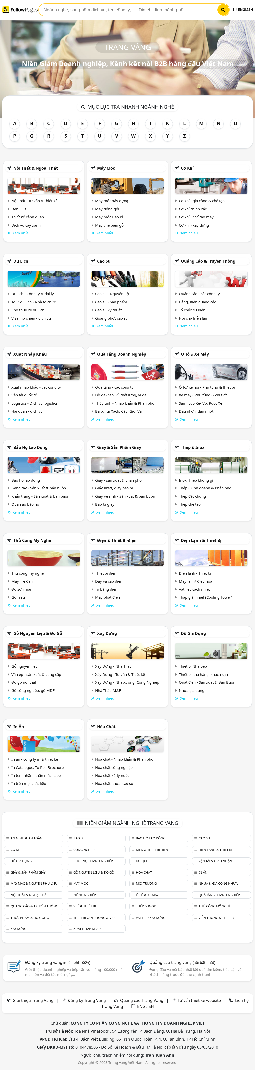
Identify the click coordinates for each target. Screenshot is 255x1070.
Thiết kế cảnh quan (27, 216)
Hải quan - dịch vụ (27, 411)
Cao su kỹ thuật (108, 309)
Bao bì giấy (104, 504)
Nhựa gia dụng (191, 690)
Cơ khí (187, 168)
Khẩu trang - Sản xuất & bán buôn (40, 496)
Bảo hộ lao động (30, 447)
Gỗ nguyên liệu (24, 666)
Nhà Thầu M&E (108, 690)
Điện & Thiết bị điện (117, 540)
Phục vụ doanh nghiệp (93, 861)
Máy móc (106, 168)
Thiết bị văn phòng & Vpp (94, 917)
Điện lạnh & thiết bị (201, 540)
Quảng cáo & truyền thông (208, 261)
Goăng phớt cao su (111, 318)
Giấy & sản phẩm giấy (119, 447)
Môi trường (146, 883)
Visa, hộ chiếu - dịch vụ (31, 318)
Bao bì (78, 838)
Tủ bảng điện (106, 589)
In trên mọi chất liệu (28, 783)
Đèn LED (18, 208)
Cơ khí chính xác (193, 208)
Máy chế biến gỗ (109, 225)
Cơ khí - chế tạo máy (196, 216)
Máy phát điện (107, 597)
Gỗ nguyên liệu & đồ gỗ (37, 633)
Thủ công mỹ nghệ (32, 540)
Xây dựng (107, 633)
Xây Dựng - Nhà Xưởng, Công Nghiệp (127, 682)
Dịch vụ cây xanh (26, 225)
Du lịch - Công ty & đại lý (32, 293)
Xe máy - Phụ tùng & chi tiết (203, 394)
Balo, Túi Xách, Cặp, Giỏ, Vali (119, 411)
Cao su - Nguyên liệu (112, 293)
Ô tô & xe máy (195, 354)
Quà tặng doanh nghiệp (121, 354)
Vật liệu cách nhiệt (194, 589)
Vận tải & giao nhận (215, 861)
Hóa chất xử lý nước (112, 775)
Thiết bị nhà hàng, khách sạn (203, 674)
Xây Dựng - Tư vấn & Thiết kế (120, 674)
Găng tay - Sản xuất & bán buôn (38, 488)
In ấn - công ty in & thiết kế (34, 759)
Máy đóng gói (107, 208)
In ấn (18, 726)
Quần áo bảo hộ (25, 504)
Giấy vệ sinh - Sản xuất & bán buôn (125, 496)
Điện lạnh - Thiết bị (195, 573)
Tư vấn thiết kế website (200, 1000)
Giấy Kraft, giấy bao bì (114, 488)
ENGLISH (245, 9)
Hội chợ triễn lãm (193, 318)
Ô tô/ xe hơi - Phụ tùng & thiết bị (207, 387)
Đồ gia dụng (193, 633)
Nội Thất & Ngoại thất (35, 168)
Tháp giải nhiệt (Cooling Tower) (205, 597)
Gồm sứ (18, 597)
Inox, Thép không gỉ (196, 480)
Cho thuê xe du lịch (27, 309)
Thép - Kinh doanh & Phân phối (205, 488)
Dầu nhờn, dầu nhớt (196, 411)
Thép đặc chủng (192, 496)
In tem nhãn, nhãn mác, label (36, 775)
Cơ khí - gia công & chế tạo (202, 200)
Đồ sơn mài (21, 589)
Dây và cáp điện (108, 581)
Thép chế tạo (190, 504)
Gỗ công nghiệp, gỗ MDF (33, 690)
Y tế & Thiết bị (84, 906)
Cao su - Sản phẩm (111, 301)
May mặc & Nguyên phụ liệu (34, 883)
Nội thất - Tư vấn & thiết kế (34, 200)
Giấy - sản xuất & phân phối (119, 480)
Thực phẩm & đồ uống (30, 917)
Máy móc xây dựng (111, 200)
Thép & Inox (192, 447)
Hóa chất (106, 726)
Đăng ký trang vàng (57, 962)
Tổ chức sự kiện (192, 309)
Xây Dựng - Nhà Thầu (113, 666)
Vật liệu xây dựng (150, 917)
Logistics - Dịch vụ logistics (34, 403)
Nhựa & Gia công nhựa (218, 883)
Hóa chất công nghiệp (114, 767)
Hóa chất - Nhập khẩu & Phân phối (124, 759)
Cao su (104, 261)
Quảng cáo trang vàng (182, 962)
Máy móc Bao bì (109, 216)
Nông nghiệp (84, 895)
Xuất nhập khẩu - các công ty (36, 387)
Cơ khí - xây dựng (194, 225)
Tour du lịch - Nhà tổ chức (33, 301)
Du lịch (20, 261)
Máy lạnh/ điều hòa (195, 581)
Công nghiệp (84, 849)
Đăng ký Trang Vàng (87, 1000)
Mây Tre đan (22, 581)
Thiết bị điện (105, 573)
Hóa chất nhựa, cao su (114, 783)
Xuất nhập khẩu (30, 354)
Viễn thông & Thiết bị (217, 917)
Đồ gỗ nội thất (23, 682)
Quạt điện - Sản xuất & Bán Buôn (207, 682)
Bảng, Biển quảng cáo (197, 301)
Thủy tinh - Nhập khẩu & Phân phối (125, 403)
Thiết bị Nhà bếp (193, 666)
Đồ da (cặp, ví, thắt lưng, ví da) (121, 394)
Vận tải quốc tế (24, 394)
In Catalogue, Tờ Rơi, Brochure (37, 767)
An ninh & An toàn (26, 838)
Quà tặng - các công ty (114, 387)
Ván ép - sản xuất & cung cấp (36, 674)
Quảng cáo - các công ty (199, 293)
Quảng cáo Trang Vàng (141, 1000)
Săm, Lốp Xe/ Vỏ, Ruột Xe (200, 403)
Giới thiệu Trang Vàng (33, 1000)
